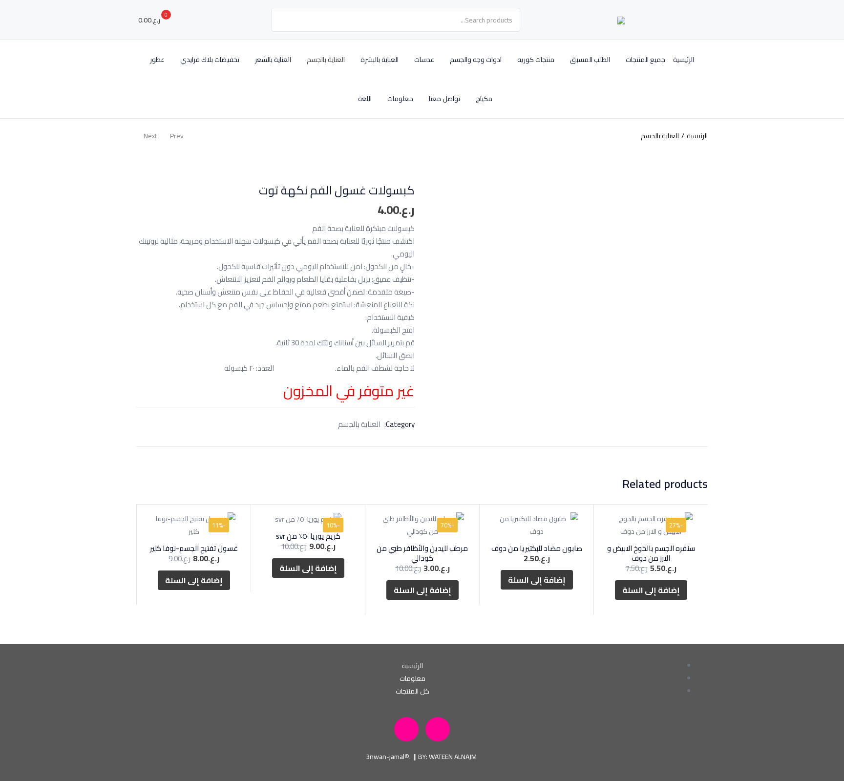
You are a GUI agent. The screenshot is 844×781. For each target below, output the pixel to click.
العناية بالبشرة (379, 59)
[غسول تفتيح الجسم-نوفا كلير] (193, 525)
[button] (158, 20)
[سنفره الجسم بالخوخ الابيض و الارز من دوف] (651, 525)
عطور (157, 59)
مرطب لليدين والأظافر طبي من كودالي (422, 553)
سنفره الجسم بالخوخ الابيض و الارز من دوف (651, 553)
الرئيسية (683, 59)
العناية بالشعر (273, 59)
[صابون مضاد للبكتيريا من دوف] (536, 525)
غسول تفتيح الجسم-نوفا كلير (194, 548)
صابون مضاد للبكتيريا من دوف (536, 548)
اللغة (364, 98)
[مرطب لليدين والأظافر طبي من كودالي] (422, 525)
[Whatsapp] (406, 729)
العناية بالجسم (326, 59)
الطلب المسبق (590, 59)
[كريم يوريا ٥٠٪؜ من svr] (308, 519)
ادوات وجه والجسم (476, 59)
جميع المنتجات (645, 59)
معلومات (400, 98)
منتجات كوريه (535, 59)
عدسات (424, 59)
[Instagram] (437, 729)
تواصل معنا (444, 98)
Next (150, 135)
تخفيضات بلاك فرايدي (209, 59)
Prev (177, 135)
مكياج (484, 98)
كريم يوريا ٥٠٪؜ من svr (308, 536)
